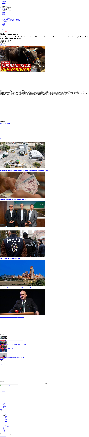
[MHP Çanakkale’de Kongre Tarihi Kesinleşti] (3, 347)
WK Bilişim (9, 411)
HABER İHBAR (3, 436)
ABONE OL (2, 364)
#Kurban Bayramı (3, 123)
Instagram (10, 18)
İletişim (6, 21)
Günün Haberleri (5, 4)
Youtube (13, 18)
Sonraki (4, 138)
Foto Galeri (4, 1)
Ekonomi (3, 13)
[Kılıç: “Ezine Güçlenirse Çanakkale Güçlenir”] (3, 339)
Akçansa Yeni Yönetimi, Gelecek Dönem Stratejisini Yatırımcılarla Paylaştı (16, 228)
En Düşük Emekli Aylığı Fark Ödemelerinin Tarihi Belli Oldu (13, 199)
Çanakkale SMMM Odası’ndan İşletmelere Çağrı (15, 357)
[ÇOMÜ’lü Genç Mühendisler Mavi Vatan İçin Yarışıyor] (3, 343)
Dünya (5, 20)
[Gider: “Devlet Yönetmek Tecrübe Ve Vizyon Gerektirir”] (22, 315)
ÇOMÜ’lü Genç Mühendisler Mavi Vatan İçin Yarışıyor (16, 344)
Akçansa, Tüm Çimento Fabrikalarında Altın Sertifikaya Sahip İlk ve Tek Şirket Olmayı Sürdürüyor (21, 287)
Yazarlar (3, 429)
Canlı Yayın (4, 3)
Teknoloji (8, 20)
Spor (3, 20)
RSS (8, 21)
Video (3, 428)
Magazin (3, 14)
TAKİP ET (2, 362)
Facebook (4, 18)
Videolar (3, 2)
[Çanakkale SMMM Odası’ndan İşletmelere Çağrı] (3, 356)
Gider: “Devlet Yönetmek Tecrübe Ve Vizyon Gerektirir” (12, 317)
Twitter (7, 18)
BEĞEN (1, 359)
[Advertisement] (31, 81)
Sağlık (13, 20)
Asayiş (3, 12)
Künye (3, 21)
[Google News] (3, 45)
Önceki (1, 138)
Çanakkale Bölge (17, 20)
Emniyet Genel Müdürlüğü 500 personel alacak (10, 258)
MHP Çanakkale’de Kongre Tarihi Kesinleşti (14, 348)
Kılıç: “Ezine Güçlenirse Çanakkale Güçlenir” (14, 340)
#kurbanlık (8, 123)
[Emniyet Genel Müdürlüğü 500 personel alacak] (22, 256)
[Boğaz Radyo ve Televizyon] (5, 7)
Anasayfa (2, 31)
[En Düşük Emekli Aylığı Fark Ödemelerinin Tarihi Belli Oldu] (22, 197)
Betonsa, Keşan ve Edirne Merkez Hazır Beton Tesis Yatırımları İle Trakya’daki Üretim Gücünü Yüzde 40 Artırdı (24, 170)
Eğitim (11, 20)
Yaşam (3, 11)
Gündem (3, 9)
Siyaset (3, 10)
